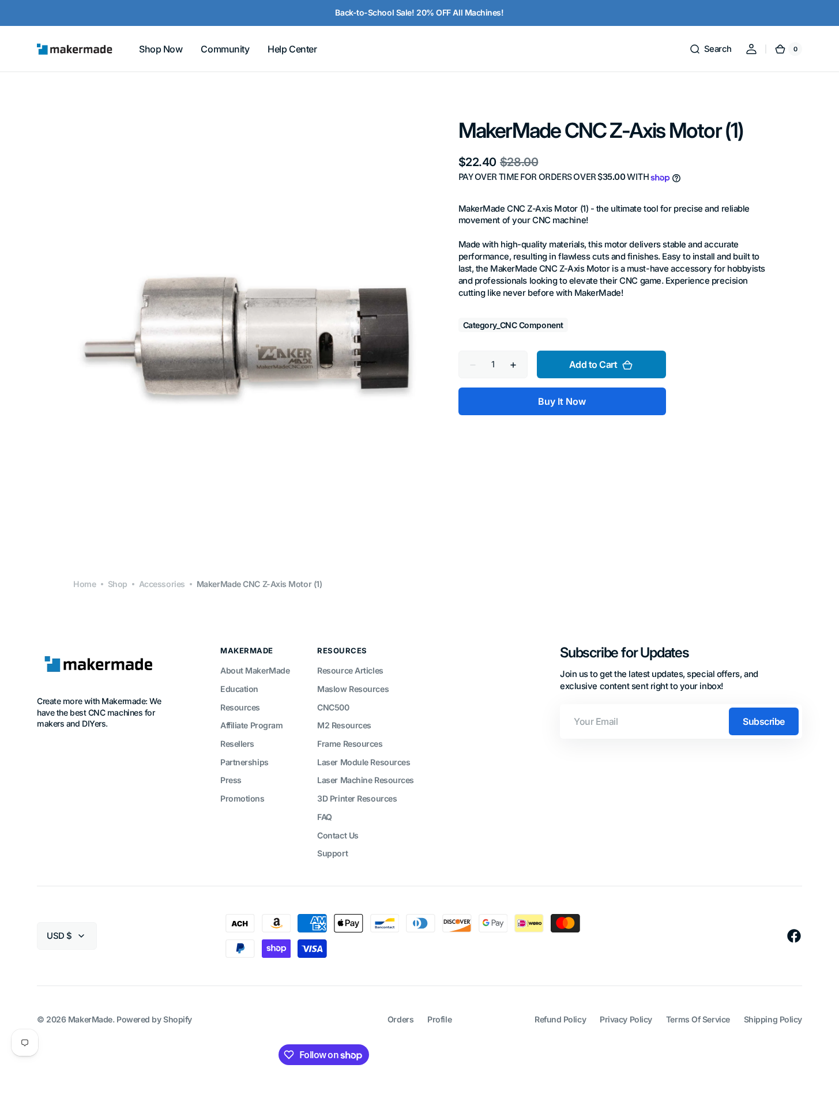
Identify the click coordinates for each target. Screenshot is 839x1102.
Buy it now (562, 402)
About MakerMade (254, 670)
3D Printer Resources (357, 798)
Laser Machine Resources (365, 780)
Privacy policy (626, 1019)
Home (84, 584)
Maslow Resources (353, 689)
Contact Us (338, 835)
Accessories (162, 584)
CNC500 (333, 707)
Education (239, 689)
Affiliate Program (251, 725)
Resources (240, 707)
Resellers (237, 744)
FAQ (324, 817)
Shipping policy (773, 1019)
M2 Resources (344, 725)
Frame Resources (349, 744)
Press (231, 780)
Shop (117, 584)
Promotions (242, 798)
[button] (710, 49)
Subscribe (764, 721)
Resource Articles (350, 670)
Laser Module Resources (363, 762)
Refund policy (560, 1019)
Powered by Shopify (154, 1019)
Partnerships (244, 762)
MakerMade (90, 1019)
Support (332, 853)
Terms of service (698, 1019)
